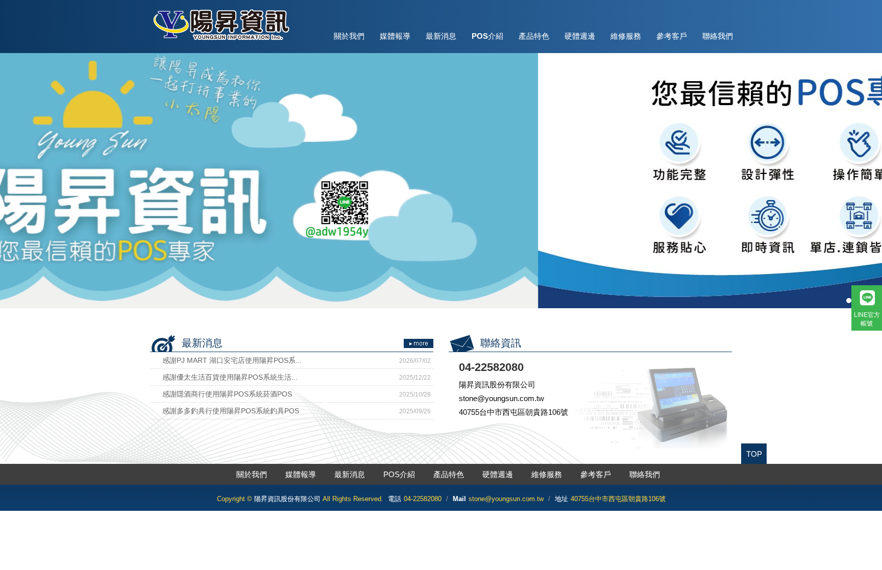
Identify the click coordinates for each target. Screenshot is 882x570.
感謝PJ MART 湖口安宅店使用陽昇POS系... (296, 360)
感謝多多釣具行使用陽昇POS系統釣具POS (296, 411)
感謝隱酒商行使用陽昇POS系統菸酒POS (296, 394)
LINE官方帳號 (867, 319)
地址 (561, 499)
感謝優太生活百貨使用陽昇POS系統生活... (296, 377)
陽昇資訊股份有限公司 (220, 24)
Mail (459, 499)
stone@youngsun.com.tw (506, 499)
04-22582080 (423, 499)
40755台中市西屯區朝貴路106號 (618, 499)
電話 (394, 499)
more (418, 343)
